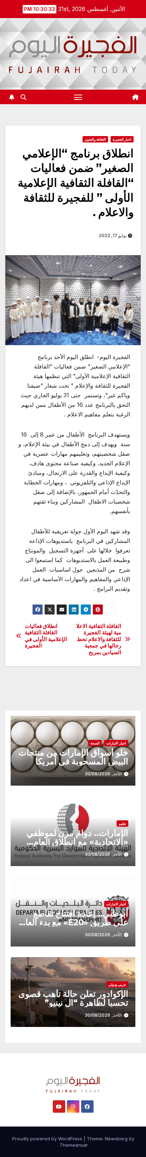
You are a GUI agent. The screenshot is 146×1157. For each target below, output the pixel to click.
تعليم (122, 823)
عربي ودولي (117, 984)
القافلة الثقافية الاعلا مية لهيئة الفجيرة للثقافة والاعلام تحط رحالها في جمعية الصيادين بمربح (98, 639)
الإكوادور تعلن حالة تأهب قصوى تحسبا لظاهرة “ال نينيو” (73, 998)
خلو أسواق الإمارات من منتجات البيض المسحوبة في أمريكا (73, 756)
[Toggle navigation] (78, 97)
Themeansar (74, 1145)
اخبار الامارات (116, 743)
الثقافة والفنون (95, 139)
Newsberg (116, 1138)
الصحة (95, 743)
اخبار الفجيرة (122, 139)
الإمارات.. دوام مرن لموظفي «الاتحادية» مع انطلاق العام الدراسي (77, 842)
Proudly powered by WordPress (48, 1138)
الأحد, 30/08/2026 (103, 773)
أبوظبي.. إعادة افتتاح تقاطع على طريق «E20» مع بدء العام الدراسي (74, 922)
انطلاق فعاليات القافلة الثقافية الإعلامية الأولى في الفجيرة (46, 636)
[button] (23, 97)
